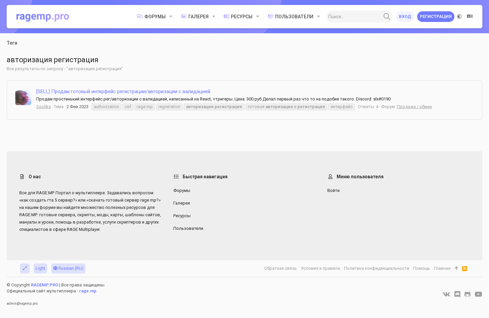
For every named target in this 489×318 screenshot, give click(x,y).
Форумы (181, 190)
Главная (442, 268)
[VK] (446, 294)
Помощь (421, 268)
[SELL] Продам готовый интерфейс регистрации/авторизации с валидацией (123, 91)
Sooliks (43, 106)
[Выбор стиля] (459, 16)
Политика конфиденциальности (376, 268)
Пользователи (188, 228)
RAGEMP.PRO (44, 284)
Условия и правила (320, 268)
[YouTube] (478, 294)
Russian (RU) (70, 268)
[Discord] (457, 294)
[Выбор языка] (470, 16)
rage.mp (87, 290)
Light (40, 268)
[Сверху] (456, 268)
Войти (333, 190)
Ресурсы (182, 215)
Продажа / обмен (414, 106)
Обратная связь (280, 268)
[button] (170, 16)
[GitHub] (467, 294)
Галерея (181, 203)
